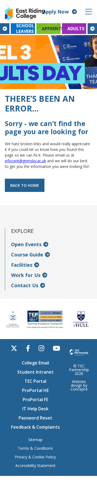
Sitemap (35, 440)
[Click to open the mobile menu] (88, 11)
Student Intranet (35, 372)
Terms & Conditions (35, 448)
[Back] (4, 28)
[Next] (92, 28)
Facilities (21, 264)
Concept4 (79, 389)
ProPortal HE (35, 390)
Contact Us (24, 285)
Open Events (26, 244)
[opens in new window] (79, 352)
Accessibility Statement (35, 466)
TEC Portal (35, 381)
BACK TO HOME (24, 185)
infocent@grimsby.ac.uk (25, 160)
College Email (35, 363)
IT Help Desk (35, 409)
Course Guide (27, 254)
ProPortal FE (35, 399)
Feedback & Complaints (35, 427)
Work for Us (25, 275)
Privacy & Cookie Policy (35, 457)
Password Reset (35, 418)
